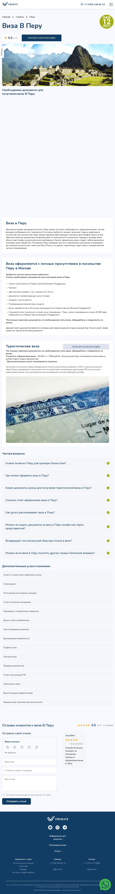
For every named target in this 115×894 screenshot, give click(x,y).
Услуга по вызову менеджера (17, 602)
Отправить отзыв (16, 801)
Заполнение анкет (12, 684)
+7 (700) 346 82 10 (94, 4)
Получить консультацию (41, 38)
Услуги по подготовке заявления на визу (22, 575)
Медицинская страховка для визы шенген (23, 702)
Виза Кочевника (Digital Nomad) (18, 693)
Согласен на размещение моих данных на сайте (28, 795)
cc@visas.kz (57, 869)
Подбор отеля (10, 647)
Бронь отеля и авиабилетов (16, 620)
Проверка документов (14, 665)
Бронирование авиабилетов (16, 638)
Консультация (10, 656)
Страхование (10, 584)
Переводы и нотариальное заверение (21, 611)
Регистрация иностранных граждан (20, 593)
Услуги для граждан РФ (15, 675)
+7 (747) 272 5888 (92, 863)
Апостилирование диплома (16, 629)
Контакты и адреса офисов (23, 872)
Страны (20, 16)
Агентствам (23, 866)
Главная (6, 16)
